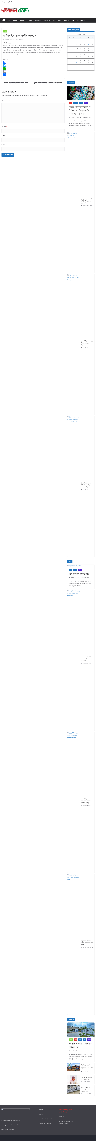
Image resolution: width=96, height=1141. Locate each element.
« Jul (68, 73)
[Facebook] (33, 62)
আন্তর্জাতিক (47, 20)
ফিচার (54, 20)
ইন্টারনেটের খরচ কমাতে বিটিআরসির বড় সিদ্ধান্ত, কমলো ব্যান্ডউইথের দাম (86, 485)
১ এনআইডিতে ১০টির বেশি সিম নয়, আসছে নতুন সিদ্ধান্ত (87, 343)
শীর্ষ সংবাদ (85, 102)
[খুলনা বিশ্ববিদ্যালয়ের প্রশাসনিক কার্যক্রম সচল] (80, 1030)
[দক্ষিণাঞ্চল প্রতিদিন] (4, 20)
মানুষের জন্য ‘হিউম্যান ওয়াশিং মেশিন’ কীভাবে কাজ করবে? (87, 943)
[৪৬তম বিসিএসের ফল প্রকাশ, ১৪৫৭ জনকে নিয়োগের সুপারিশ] (73, 1090)
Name (4, 126)
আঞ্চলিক (15, 20)
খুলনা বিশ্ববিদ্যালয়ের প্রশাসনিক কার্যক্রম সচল (81, 1045)
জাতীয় (9, 20)
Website (4, 145)
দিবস (73, 20)
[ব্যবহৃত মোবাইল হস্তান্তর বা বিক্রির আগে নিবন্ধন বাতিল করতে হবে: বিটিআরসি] (80, 93)
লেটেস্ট (81, 102)
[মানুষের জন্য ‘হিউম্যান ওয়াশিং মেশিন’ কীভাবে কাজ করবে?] (73, 944)
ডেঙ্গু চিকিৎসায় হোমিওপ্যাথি (79, 574)
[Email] (33, 71)
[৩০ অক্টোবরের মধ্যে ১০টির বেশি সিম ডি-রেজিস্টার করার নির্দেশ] (73, 202)
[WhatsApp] (33, 68)
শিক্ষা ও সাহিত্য (38, 20)
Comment (5, 101)
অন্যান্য (65, 20)
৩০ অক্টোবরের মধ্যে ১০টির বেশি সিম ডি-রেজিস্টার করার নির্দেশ (86, 201)
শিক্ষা (84, 1039)
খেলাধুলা (30, 20)
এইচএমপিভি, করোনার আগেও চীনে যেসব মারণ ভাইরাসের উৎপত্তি (86, 801)
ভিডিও (59, 20)
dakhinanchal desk (86, 117)
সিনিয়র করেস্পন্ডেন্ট (19, 39)
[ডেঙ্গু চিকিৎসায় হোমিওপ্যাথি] (80, 566)
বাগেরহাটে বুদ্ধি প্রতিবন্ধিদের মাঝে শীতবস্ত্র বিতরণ (16, 83)
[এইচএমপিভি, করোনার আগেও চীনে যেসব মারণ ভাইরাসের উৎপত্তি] (73, 802)
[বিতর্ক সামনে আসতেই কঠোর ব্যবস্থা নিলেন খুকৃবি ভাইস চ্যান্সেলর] (73, 1068)
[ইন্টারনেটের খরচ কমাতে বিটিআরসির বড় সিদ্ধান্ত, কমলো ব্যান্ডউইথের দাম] (73, 486)
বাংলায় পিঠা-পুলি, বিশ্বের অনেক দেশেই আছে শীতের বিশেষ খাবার (86, 659)
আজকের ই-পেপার (81, 20)
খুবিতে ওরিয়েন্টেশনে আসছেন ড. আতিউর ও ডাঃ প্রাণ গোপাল (48, 83)
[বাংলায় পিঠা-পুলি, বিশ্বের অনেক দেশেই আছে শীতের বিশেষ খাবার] (73, 660)
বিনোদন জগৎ (22, 20)
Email (4, 136)
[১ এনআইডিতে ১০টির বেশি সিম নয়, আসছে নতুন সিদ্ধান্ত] (73, 344)
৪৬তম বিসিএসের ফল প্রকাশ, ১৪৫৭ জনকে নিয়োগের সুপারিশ (85, 1089)
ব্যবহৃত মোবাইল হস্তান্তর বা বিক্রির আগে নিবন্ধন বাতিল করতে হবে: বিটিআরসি (79, 110)
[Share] (33, 74)
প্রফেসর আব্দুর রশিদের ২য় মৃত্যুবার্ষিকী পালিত (86, 1078)
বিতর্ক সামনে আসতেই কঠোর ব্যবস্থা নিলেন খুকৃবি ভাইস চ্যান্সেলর (87, 1067)
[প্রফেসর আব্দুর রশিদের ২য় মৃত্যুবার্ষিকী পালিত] (73, 1079)
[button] (68, 20)
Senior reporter (85, 577)
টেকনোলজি (75, 102)
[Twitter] (33, 65)
